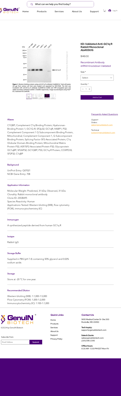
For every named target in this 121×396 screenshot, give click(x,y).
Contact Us (88, 314)
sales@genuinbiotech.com (92, 338)
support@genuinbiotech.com (93, 330)
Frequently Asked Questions (104, 114)
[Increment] (89, 89)
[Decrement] (82, 89)
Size (83, 72)
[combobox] (97, 78)
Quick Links (57, 314)
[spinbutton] (86, 89)
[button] (104, 10)
